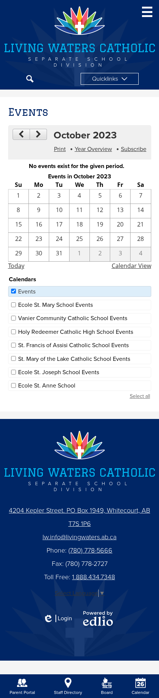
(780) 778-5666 (90, 550)
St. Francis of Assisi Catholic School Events (73, 345)
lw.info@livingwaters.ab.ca (79, 537)
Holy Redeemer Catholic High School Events (75, 332)
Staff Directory (68, 692)
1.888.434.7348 (93, 577)
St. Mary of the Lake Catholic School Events (74, 359)
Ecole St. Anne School (46, 385)
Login (57, 618)
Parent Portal (22, 692)
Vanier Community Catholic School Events (72, 318)
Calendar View (131, 266)
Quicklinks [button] (105, 79)
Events (26, 291)
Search (30, 78)
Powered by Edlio (98, 618)
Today (16, 266)
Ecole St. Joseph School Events (58, 372)
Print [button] (60, 149)
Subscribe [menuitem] (133, 149)
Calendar (140, 692)
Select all (140, 396)
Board (107, 692)
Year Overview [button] (93, 149)
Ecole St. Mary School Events (55, 305)
